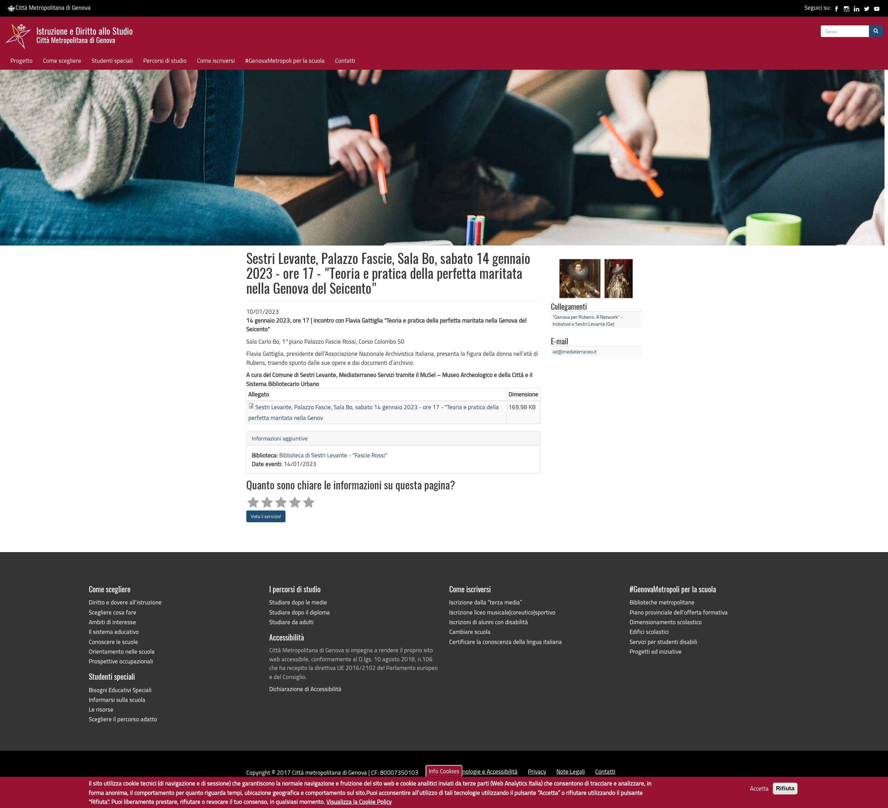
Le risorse (101, 709)
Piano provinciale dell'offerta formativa (679, 612)
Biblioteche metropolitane (662, 602)
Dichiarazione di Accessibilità (305, 689)
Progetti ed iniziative (656, 651)
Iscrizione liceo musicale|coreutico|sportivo (502, 612)
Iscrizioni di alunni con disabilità (488, 622)
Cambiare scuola (469, 632)
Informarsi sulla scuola (117, 700)
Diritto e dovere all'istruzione (125, 602)
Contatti (345, 61)
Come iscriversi (216, 61)
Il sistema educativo (114, 632)
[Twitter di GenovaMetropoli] (866, 7)
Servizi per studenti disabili (663, 642)
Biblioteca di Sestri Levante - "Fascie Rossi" (333, 455)
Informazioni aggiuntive (280, 438)
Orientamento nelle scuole (122, 651)
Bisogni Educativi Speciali (120, 690)
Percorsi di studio (165, 61)
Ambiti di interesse (112, 622)
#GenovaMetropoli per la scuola (285, 61)
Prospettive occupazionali (121, 661)
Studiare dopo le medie (298, 602)
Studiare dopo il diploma (299, 612)
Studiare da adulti (291, 622)
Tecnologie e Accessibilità (486, 771)
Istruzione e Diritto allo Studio (84, 34)
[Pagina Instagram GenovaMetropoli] (846, 7)
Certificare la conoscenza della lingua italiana (505, 642)
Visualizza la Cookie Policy (359, 801)
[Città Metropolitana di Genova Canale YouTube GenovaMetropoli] (876, 7)
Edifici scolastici (649, 632)
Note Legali (570, 771)
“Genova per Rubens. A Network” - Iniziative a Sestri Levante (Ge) (588, 320)
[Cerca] (876, 31)
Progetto (21, 61)
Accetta (759, 788)
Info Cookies (444, 771)
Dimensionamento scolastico (666, 622)
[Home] (20, 37)
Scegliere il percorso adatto (123, 719)
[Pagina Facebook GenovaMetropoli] (836, 7)
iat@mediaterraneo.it (575, 351)
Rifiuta (785, 788)
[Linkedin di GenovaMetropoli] (856, 7)
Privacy (537, 771)
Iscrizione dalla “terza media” (485, 602)
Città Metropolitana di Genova (53, 7)
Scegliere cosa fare (112, 612)
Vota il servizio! (266, 516)
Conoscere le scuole (113, 642)
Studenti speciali (112, 61)
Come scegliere (62, 61)
